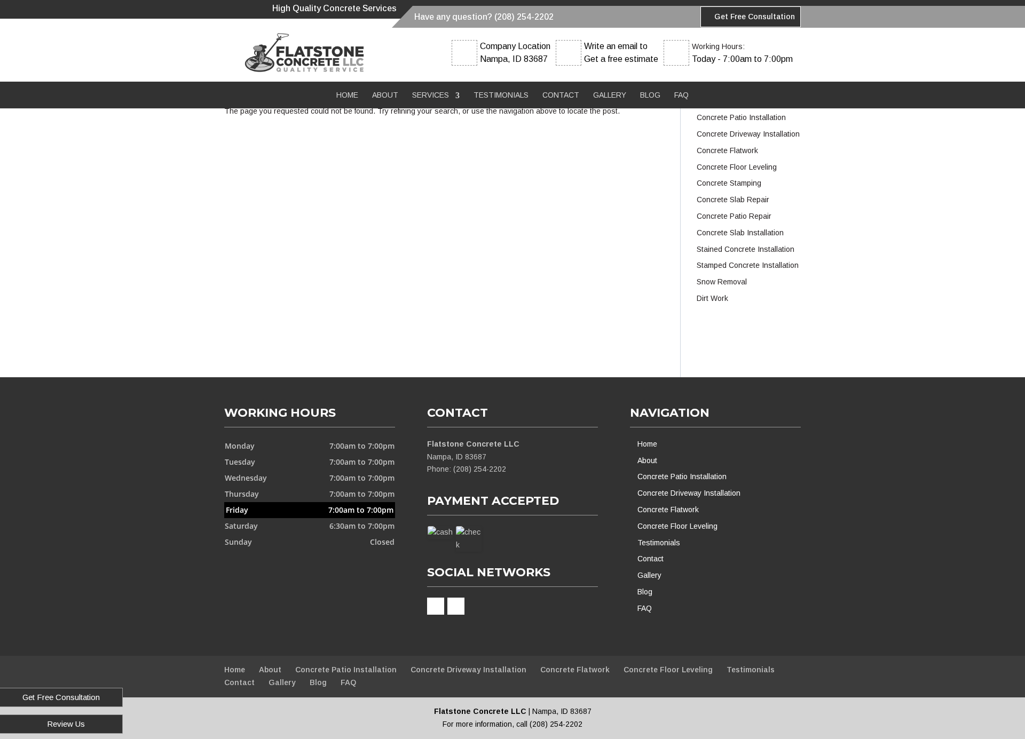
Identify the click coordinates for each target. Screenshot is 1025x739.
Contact (560, 95)
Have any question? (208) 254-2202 (484, 16)
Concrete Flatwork (668, 509)
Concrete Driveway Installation (688, 493)
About (385, 95)
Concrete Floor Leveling (677, 526)
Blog (650, 95)
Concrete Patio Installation (682, 476)
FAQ (681, 95)
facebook (435, 606)
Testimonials (501, 95)
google (455, 606)
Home (347, 95)
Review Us (66, 723)
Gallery (609, 95)
